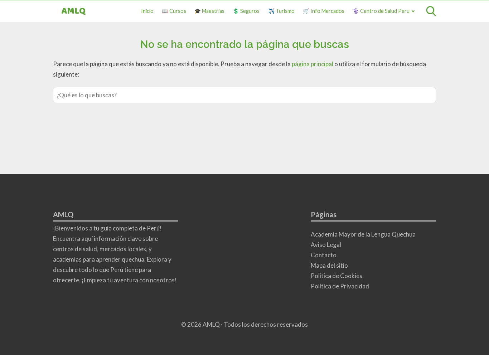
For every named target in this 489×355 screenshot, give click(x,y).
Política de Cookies (336, 275)
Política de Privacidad (340, 286)
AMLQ (73, 11)
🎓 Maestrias (209, 11)
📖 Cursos (174, 11)
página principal (313, 64)
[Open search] (431, 11)
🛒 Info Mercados (323, 11)
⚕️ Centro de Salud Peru (381, 11)
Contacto (324, 255)
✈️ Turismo (281, 11)
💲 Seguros (246, 11)
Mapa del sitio (329, 265)
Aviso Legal (326, 244)
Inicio (147, 11)
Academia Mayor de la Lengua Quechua (363, 234)
